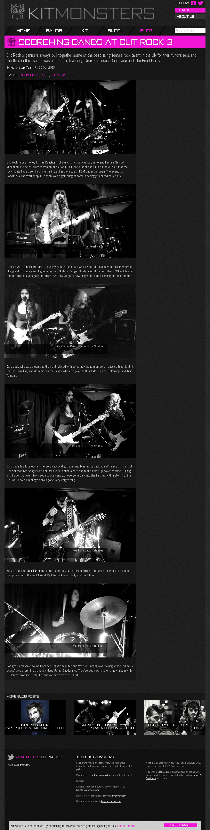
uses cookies (163, 772)
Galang (126, 470)
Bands (54, 30)
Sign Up (183, 10)
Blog (146, 30)
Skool (115, 30)
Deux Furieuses (35, 570)
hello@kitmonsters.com (87, 790)
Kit (84, 30)
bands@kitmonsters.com (114, 795)
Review (58, 75)
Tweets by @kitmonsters (18, 765)
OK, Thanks (180, 825)
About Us (185, 16)
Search (186, 31)
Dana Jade (13, 366)
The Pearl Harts (33, 266)
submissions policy (101, 775)
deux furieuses (34, 75)
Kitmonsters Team (21, 67)
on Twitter (39, 757)
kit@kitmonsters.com (111, 801)
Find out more (126, 825)
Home (23, 30)
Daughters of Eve (55, 162)
